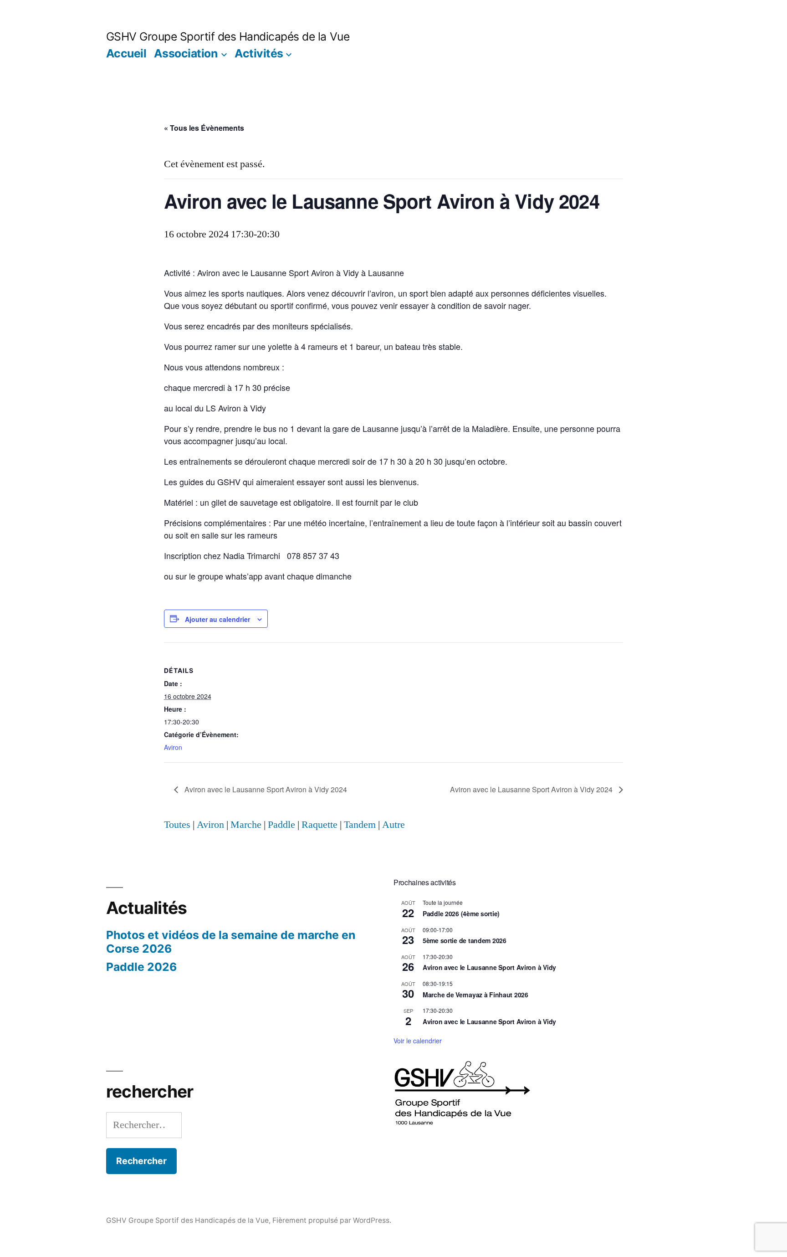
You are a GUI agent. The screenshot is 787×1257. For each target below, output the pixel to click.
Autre (393, 824)
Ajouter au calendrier (217, 619)
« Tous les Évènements (204, 128)
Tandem (360, 824)
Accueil (126, 53)
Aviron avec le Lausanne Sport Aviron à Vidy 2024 (265, 789)
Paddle (281, 824)
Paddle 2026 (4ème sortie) (461, 913)
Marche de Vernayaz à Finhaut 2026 (475, 994)
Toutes (177, 824)
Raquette (319, 824)
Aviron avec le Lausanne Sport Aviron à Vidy (489, 967)
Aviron (173, 747)
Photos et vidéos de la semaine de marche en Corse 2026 (230, 941)
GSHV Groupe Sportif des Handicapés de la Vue (227, 36)
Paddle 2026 (141, 967)
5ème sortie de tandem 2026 (464, 940)
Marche (245, 824)
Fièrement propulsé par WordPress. (331, 1220)
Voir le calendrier (418, 1040)
